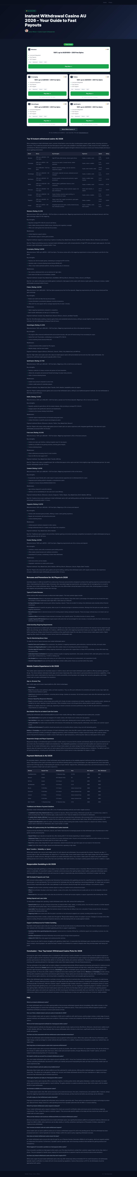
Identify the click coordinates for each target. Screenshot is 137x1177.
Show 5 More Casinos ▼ (68, 129)
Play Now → (68, 66)
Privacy (110, 2)
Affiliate (38, 1174)
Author (105, 2)
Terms (34, 1174)
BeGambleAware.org (83, 132)
